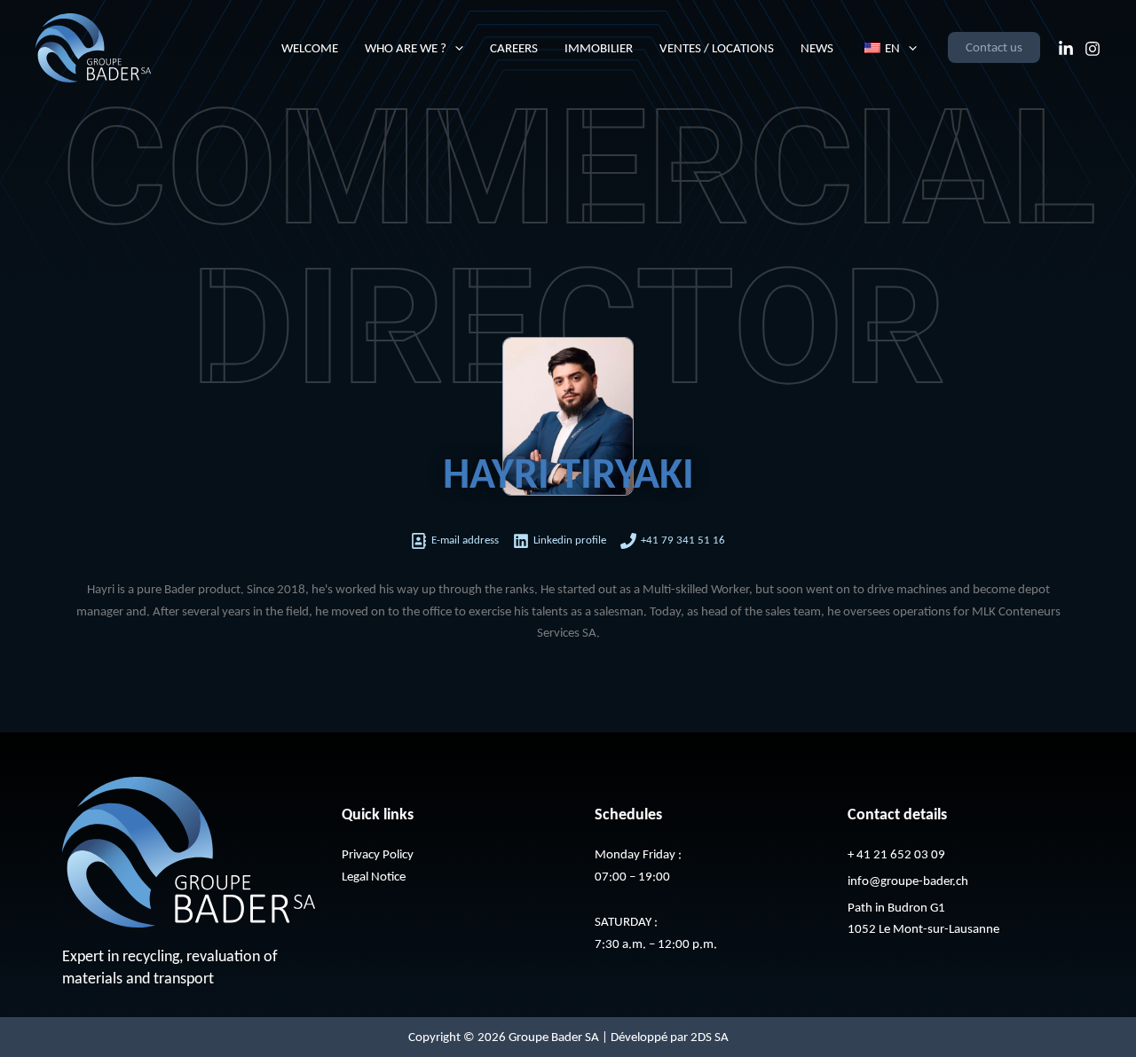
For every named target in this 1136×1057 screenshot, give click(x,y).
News (817, 48)
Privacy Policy (378, 854)
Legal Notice (374, 876)
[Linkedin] (1066, 49)
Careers (514, 48)
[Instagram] (1092, 49)
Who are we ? (405, 48)
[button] (454, 47)
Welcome (309, 48)
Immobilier (598, 48)
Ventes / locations (716, 48)
